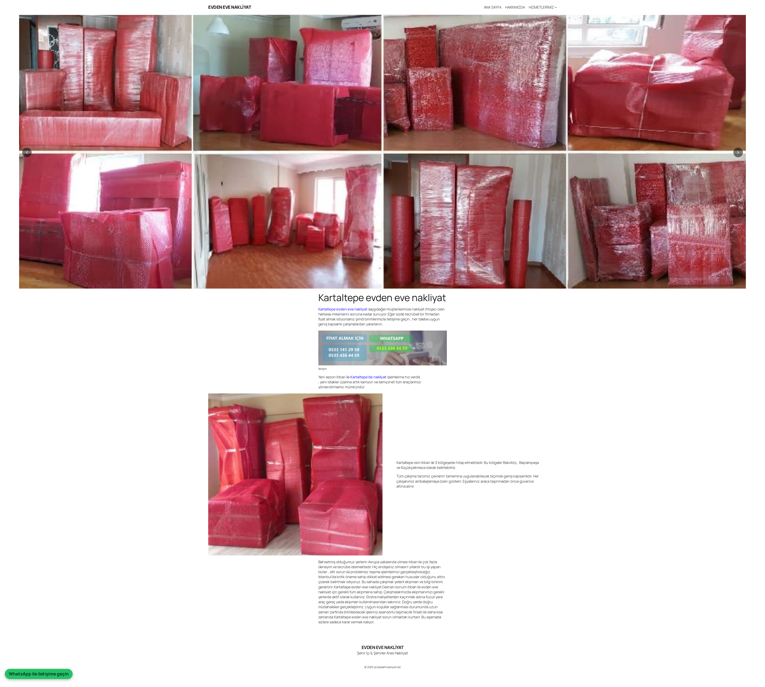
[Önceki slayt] (27, 152)
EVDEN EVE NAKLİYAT (229, 7)
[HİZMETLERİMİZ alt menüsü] (556, 7)
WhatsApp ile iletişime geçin (39, 674)
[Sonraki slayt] (738, 152)
